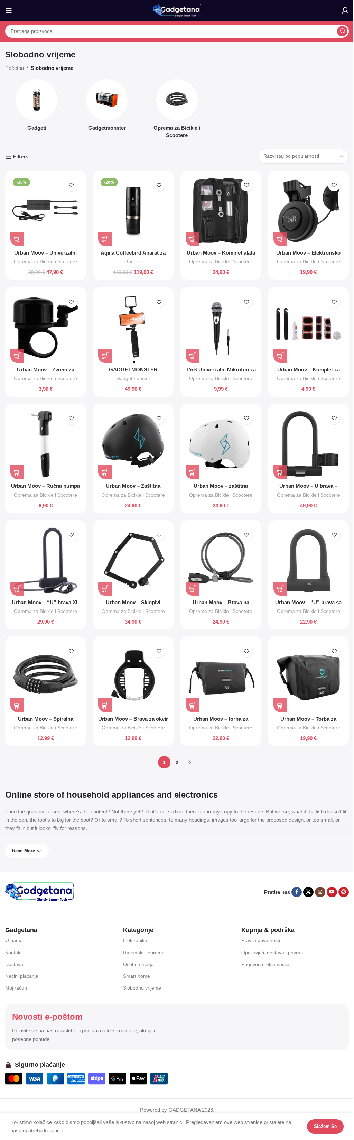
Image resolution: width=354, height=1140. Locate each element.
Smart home (136, 976)
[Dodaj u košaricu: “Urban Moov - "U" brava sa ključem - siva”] (280, 589)
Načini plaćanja (21, 976)
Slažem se (320, 1126)
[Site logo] (177, 10)
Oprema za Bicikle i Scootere (45, 261)
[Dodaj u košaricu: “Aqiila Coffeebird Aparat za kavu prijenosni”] (105, 239)
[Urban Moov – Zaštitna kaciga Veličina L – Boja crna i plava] (133, 444)
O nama (14, 940)
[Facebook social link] (296, 892)
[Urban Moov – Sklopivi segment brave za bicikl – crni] (133, 560)
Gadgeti (133, 261)
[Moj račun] (345, 10)
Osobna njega (138, 964)
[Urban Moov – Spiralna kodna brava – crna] (45, 677)
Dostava (14, 964)
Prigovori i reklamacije (265, 964)
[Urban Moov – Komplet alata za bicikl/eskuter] (221, 211)
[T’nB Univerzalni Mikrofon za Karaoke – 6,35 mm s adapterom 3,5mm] (221, 327)
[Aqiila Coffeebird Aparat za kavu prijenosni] (133, 211)
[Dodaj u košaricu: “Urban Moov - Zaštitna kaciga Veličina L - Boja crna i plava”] (105, 472)
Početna (14, 68)
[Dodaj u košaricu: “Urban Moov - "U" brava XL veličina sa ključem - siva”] (17, 589)
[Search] (342, 31)
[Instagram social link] (320, 892)
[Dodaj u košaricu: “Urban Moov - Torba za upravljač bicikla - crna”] (280, 705)
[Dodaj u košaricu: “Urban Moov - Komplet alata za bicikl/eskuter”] (192, 239)
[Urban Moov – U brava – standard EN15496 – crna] (308, 444)
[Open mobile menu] (9, 10)
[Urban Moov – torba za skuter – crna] (221, 677)
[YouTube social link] (332, 892)
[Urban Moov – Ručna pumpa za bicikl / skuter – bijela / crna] (45, 444)
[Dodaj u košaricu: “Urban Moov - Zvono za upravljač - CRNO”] (17, 356)
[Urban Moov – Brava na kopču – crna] (221, 560)
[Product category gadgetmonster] (107, 107)
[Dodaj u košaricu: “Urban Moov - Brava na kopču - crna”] (192, 589)
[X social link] (308, 892)
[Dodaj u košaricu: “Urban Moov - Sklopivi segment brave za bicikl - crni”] (105, 589)
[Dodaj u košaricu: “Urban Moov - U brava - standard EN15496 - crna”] (280, 472)
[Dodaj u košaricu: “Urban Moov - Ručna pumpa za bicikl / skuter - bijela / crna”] (17, 472)
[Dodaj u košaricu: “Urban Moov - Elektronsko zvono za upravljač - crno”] (280, 239)
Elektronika (135, 940)
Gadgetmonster (133, 378)
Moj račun (16, 988)
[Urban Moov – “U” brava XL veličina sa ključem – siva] (45, 560)
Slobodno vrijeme (142, 988)
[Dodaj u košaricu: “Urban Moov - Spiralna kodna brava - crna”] (17, 705)
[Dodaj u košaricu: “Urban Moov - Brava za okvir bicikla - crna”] (105, 705)
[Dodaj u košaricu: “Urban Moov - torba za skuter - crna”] (192, 705)
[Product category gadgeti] (36, 107)
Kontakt (13, 952)
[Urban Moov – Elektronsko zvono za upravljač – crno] (308, 211)
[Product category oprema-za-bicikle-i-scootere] (177, 110)
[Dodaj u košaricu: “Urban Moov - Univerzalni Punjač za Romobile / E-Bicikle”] (17, 239)
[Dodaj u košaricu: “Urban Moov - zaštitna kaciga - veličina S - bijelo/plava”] (192, 472)
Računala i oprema (144, 952)
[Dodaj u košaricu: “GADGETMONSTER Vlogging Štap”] (105, 356)
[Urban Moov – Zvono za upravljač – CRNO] (45, 327)
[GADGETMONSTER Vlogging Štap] (133, 327)
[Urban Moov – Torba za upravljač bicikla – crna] (308, 677)
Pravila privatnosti (260, 940)
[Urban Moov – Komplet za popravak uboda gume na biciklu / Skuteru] (308, 327)
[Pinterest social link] (343, 892)
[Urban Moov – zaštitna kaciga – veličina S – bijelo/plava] (221, 444)
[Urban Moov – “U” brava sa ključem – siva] (308, 560)
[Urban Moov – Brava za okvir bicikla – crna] (133, 677)
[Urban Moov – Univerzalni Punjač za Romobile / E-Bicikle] (45, 211)
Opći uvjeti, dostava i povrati (272, 952)
